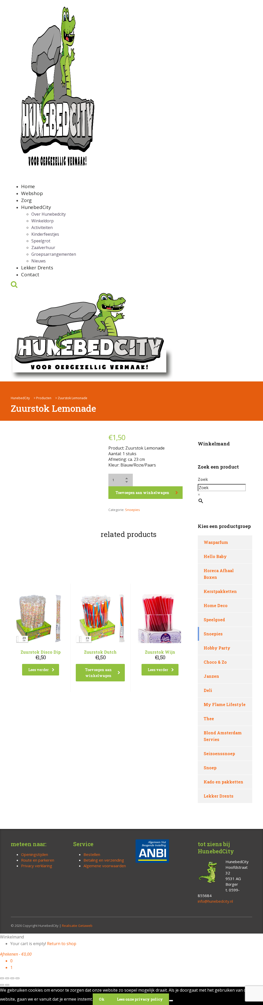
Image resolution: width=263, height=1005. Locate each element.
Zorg (26, 200)
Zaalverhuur (43, 247)
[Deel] (12, 978)
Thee (209, 718)
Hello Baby (215, 556)
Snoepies (132, 509)
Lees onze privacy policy (140, 999)
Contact (30, 274)
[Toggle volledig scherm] (7, 978)
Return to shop (61, 943)
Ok (102, 999)
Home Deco (216, 605)
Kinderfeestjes (45, 234)
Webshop (32, 193)
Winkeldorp (42, 221)
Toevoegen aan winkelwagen (142, 492)
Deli (208, 690)
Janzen (211, 676)
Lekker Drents (37, 267)
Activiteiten (42, 227)
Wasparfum (216, 542)
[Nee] (171, 1000)
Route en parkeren (37, 860)
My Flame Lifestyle (225, 704)
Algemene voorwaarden (104, 865)
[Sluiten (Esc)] (17, 978)
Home (28, 186)
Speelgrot (40, 241)
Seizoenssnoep (219, 753)
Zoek (203, 479)
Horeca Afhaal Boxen (219, 574)
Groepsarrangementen (53, 254)
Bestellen (91, 854)
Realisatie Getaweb (77, 925)
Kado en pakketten (223, 781)
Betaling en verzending (103, 860)
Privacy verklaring (36, 865)
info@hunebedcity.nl (215, 901)
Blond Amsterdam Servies (223, 736)
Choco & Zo (215, 662)
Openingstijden (34, 854)
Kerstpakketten (220, 591)
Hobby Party (217, 648)
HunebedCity (36, 207)
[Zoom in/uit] (2, 978)
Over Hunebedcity (48, 214)
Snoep (210, 767)
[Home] (92, 334)
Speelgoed (214, 619)
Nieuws (38, 261)
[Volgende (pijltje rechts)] (7, 985)
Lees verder (38, 669)
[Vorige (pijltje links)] (2, 985)
